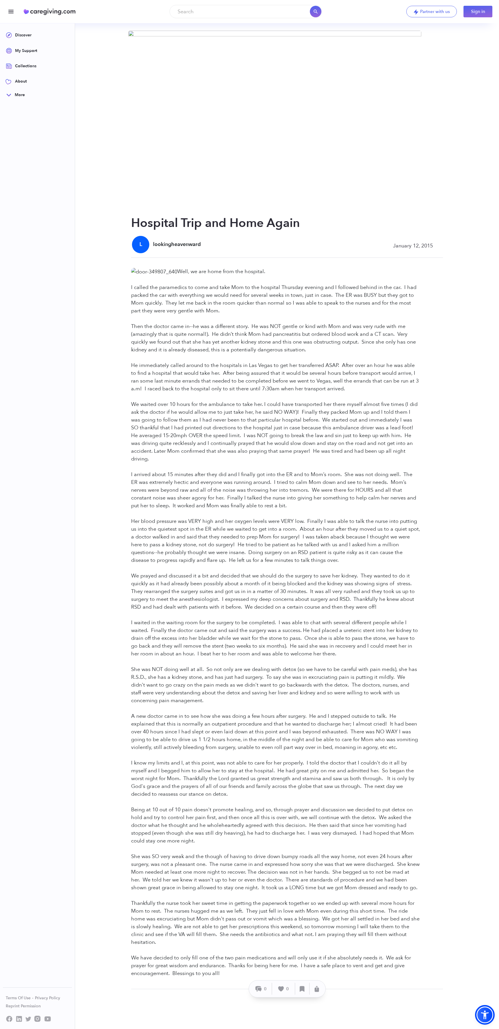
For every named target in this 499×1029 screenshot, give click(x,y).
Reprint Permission (23, 1006)
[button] (484, 1014)
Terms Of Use (19, 998)
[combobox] (246, 11)
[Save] (302, 989)
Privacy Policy (47, 998)
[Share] (317, 989)
